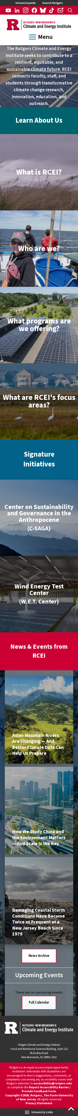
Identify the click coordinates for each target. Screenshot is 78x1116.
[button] (70, 10)
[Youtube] (8, 10)
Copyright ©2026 (17, 1095)
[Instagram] (25, 10)
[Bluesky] (43, 10)
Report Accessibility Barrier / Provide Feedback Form (46, 1089)
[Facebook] (34, 10)
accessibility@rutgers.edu (53, 1083)
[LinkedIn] (17, 10)
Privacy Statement (39, 1103)
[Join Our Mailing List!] (60, 10)
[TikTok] (51, 10)
